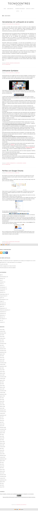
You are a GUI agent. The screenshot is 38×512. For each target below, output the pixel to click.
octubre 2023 (2, 338)
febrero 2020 (2, 373)
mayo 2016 (2, 437)
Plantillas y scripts (30, 8)
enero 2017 (2, 425)
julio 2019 (2, 381)
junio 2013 (2, 485)
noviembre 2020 (3, 362)
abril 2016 (2, 439)
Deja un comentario (6, 64)
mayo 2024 (2, 336)
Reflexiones (2, 315)
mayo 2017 (2, 420)
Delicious (12, 144)
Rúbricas (1, 316)
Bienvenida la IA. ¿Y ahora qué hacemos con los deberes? (11, 262)
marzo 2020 (2, 371)
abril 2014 (2, 467)
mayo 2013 (2, 486)
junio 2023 (2, 341)
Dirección (2, 292)
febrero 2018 (2, 406)
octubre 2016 (2, 430)
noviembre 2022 (3, 343)
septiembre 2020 (3, 366)
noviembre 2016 (3, 429)
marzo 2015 (2, 453)
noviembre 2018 (3, 390)
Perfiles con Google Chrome (12, 171)
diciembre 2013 (3, 474)
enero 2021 (2, 360)
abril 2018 (2, 402)
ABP (1, 274)
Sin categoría (2, 318)
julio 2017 (2, 416)
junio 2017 (2, 418)
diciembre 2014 (3, 455)
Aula (1, 280)
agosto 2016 (2, 432)
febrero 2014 (2, 471)
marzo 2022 (2, 346)
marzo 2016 (2, 441)
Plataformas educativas (4, 309)
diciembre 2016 (3, 427)
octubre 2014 (2, 457)
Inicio (5, 8)
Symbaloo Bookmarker (30, 147)
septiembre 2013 (3, 479)
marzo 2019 (2, 385)
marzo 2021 (2, 359)
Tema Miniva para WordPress (21, 504)
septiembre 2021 (3, 352)
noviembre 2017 (3, 411)
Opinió (1, 306)
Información (2, 302)
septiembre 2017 (3, 415)
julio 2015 (2, 448)
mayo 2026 (2, 329)
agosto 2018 (2, 395)
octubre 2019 (2, 378)
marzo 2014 (2, 469)
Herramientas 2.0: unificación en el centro (18, 22)
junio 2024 (2, 334)
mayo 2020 (2, 369)
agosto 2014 (2, 460)
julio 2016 (2, 434)
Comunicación (2, 288)
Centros (1, 285)
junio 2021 (2, 355)
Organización (12, 241)
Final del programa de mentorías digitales (8, 267)
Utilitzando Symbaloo (10, 71)
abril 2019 (2, 383)
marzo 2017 (2, 423)
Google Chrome (3, 295)
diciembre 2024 (3, 333)
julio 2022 (2, 345)
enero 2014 (2, 472)
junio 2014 (2, 464)
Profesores (17, 241)
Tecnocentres (19, 3)
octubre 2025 (2, 331)
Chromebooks (2, 287)
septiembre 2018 (3, 394)
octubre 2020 (2, 364)
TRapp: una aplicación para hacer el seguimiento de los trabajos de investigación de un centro (17, 260)
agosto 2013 (2, 481)
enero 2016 (2, 444)
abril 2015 (2, 451)
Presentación (2, 311)
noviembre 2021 (3, 350)
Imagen (1, 301)
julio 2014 (2, 462)
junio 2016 (2, 436)
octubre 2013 (2, 478)
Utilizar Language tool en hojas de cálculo (8, 265)
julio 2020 (2, 368)
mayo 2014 (2, 465)
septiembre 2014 (3, 458)
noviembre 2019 (3, 376)
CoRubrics (2, 290)
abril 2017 (2, 422)
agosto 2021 (2, 354)
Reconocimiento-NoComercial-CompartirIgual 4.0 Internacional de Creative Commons (19, 497)
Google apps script (3, 294)
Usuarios (1, 322)
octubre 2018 (2, 392)
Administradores (3, 276)
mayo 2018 (2, 401)
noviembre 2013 (3, 476)
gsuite (7, 241)
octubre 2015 (2, 446)
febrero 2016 (2, 443)
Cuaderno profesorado (20, 8)
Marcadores (2, 304)
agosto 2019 (2, 380)
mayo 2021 (2, 357)
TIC (0, 320)
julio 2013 (2, 483)
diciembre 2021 (3, 348)
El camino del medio (4, 264)
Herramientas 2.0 (3, 299)
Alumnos (1, 278)
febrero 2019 (2, 387)
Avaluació (2, 281)
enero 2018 (2, 408)
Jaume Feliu (17, 72)
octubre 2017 (2, 413)
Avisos (1, 283)
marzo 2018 (2, 404)
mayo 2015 (2, 450)
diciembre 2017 (3, 409)
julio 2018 (2, 397)
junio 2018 (2, 399)
